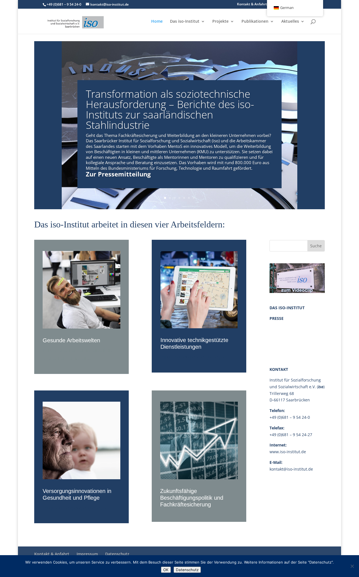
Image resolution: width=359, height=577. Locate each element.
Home (157, 21)
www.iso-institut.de (288, 451)
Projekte (220, 21)
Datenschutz (117, 554)
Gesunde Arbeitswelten (71, 340)
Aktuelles (290, 21)
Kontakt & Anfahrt (252, 4)
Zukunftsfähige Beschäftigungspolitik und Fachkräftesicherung (191, 498)
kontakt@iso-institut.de (291, 469)
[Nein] (352, 566)
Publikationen (254, 21)
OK (166, 569)
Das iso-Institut (184, 21)
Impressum (87, 554)
